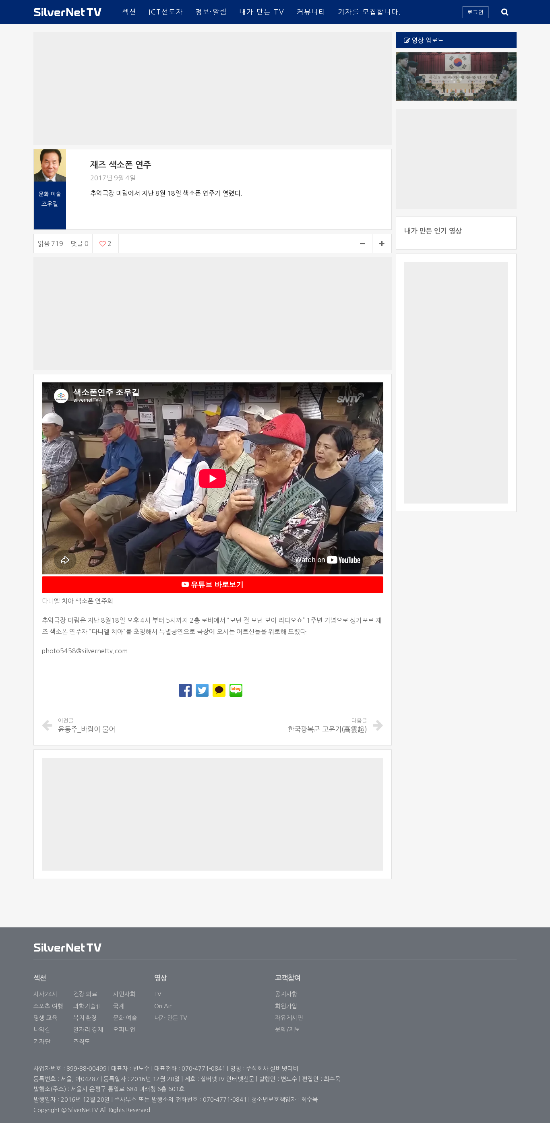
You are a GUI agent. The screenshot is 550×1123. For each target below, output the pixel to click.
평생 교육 (45, 1018)
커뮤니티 (311, 11)
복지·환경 (85, 1018)
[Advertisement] (212, 88)
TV (157, 994)
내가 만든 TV (262, 11)
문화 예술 (125, 1018)
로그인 (475, 12)
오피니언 (124, 1029)
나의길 (41, 1029)
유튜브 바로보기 (216, 584)
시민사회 (124, 994)
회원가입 (286, 1006)
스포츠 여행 (48, 1006)
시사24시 (45, 994)
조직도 (81, 1041)
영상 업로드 (427, 40)
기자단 (41, 1041)
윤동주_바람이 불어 (86, 725)
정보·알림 (211, 11)
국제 (118, 1006)
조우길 (49, 204)
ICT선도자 (166, 11)
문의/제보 (287, 1029)
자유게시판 (289, 1018)
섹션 (129, 11)
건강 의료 (85, 994)
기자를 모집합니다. (369, 11)
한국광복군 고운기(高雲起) (327, 725)
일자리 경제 (88, 1029)
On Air (163, 1006)
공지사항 (286, 994)
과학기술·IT (87, 1006)
